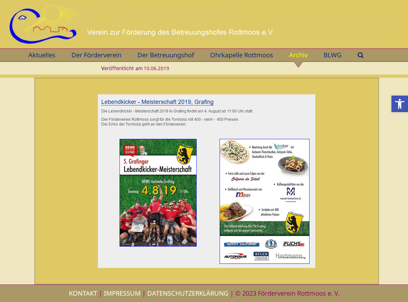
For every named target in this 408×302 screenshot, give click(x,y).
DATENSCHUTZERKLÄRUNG (188, 293)
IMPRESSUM (122, 293)
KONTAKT (83, 293)
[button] (399, 104)
